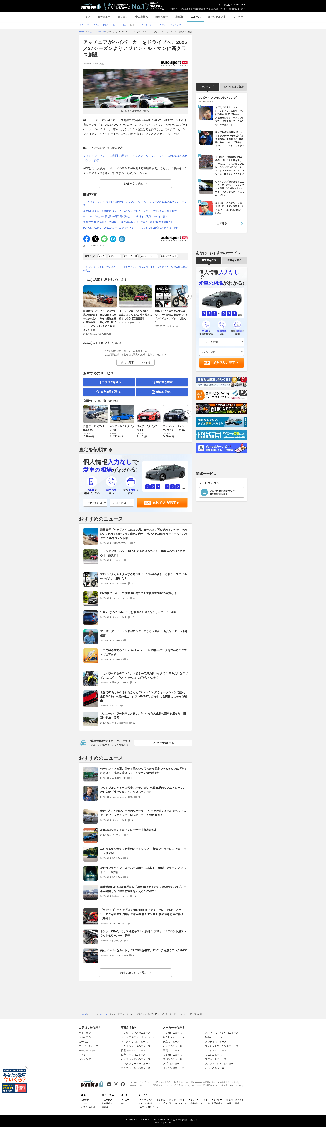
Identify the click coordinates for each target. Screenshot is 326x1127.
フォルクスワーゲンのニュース (221, 1046)
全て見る (222, 223)
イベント (83, 1054)
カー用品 (83, 1041)
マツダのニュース (172, 1054)
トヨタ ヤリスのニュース (134, 1041)
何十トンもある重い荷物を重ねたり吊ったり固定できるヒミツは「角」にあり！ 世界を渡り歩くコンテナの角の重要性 (143, 770)
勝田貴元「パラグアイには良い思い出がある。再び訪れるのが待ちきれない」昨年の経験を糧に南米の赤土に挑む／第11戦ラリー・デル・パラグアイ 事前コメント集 (100, 320)
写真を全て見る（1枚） (137, 111)
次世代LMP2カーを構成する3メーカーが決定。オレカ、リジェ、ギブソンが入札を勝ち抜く (132, 211)
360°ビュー (104, 16)
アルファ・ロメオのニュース (220, 1063)
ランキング (208, 86)
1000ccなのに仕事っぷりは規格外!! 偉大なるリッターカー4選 (138, 612)
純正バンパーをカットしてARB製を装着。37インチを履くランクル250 (143, 950)
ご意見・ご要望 (232, 1103)
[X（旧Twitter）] (116, 1084)
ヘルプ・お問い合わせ (148, 1107)
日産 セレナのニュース (133, 1050)
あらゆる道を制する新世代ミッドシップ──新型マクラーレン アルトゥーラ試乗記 (143, 851)
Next (188, 296)
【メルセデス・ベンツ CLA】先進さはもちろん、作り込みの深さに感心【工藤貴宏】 (135, 315)
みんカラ (125, 1103)
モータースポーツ (88, 1046)
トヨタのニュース (172, 1032)
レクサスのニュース (173, 1037)
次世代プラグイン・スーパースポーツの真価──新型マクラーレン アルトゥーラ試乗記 (143, 870)
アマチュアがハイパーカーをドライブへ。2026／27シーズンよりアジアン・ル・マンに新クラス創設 (135, 48)
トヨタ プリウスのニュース (135, 1032)
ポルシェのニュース (216, 1050)
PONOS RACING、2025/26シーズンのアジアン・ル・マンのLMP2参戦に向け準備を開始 (130, 227)
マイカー (238, 16)
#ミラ (102, 256)
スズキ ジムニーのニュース (135, 1068)
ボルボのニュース (214, 1068)
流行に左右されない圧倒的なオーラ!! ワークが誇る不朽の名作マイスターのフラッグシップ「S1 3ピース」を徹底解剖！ (143, 812)
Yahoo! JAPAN (240, 5)
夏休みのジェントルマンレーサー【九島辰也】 (128, 829)
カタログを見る (111, 382)
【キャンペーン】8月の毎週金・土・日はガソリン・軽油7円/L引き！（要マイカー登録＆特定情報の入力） (135, 269)
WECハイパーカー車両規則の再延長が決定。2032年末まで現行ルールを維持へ (125, 216)
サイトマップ (180, 1103)
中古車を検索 (164, 382)
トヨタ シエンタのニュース (135, 1046)
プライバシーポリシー (188, 1099)
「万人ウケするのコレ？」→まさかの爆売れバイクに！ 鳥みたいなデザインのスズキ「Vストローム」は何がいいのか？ (144, 675)
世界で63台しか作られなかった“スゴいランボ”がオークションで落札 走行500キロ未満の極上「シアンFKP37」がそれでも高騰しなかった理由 (143, 696)
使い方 (118, 343)
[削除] (27, 1068)
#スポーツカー (149, 256)
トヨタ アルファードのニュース (138, 1037)
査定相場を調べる (111, 391)
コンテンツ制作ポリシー (149, 1103)
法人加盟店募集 (215, 1103)
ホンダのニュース (172, 1046)
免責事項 (239, 1099)
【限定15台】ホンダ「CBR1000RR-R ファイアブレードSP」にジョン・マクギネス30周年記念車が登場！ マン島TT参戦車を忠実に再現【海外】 (142, 914)
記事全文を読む (133, 183)
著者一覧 (167, 1103)
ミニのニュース (213, 1054)
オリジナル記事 (217, 16)
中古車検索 (141, 16)
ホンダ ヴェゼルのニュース (135, 1059)
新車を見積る (164, 391)
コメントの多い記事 (233, 86)
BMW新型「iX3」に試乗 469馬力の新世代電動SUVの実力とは (138, 593)
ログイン (218, 5)
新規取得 (228, 5)
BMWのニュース (214, 1037)
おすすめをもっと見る (133, 972)
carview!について (146, 1099)
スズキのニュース (172, 1063)
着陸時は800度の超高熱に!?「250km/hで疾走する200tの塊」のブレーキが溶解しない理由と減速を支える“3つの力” (143, 889)
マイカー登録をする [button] (163, 742)
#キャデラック (169, 256)
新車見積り (161, 16)
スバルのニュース (172, 1059)
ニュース (196, 16)
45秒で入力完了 (164, 502)
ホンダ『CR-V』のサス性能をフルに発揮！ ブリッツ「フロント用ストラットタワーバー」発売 (143, 933)
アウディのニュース (216, 1041)
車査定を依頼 (209, 260)
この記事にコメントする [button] (137, 362)
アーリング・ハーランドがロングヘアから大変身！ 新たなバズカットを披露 (144, 633)
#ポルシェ (114, 256)
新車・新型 (85, 1032)
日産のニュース (171, 1041)
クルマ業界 (85, 1037)
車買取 (179, 16)
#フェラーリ (130, 256)
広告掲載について (197, 1103)
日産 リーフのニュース (133, 1054)
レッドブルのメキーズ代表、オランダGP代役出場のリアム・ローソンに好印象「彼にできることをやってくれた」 (143, 789)
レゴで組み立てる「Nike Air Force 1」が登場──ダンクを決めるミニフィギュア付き (143, 652)
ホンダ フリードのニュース (135, 1063)
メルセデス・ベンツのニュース (221, 1032)
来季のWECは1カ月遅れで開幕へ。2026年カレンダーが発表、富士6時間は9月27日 (127, 222)
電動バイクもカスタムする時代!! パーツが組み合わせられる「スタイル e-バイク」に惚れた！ (171, 317)
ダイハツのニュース (173, 1068)
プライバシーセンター (211, 1099)
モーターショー (87, 1050)
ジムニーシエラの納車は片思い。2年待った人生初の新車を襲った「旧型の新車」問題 (143, 715)
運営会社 (161, 1099)
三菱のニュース (171, 1050)
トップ (86, 16)
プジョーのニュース (216, 1059)
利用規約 (228, 1099)
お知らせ (171, 1099)
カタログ (123, 16)
